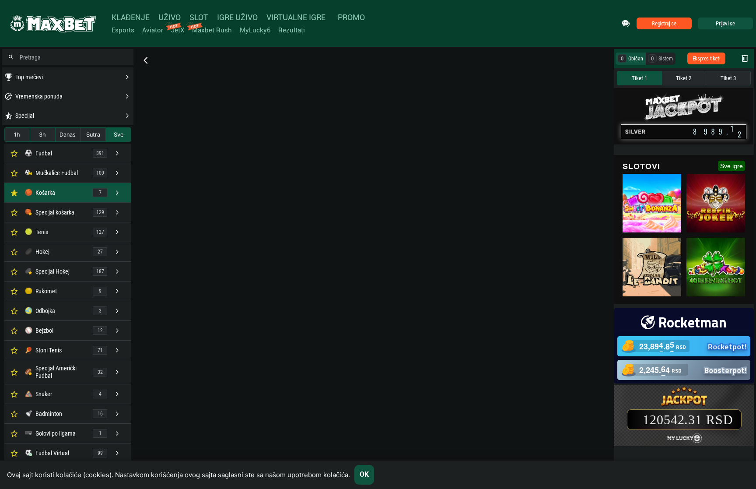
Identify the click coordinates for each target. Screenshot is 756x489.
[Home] (52, 23)
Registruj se (664, 23)
